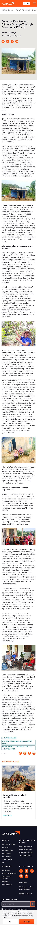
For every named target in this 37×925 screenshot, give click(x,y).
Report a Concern (25, 894)
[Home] (8, 3)
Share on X (7, 41)
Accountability (7, 859)
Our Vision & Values (8, 844)
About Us (5, 840)
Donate (26, 3)
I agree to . (16, 909)
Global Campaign (25, 849)
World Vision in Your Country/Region (26, 888)
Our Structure (6, 853)
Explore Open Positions (6, 877)
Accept (27, 921)
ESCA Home (7, 10)
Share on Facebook (12, 41)
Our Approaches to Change (27, 841)
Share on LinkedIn (16, 41)
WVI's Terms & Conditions (20, 909)
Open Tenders (7, 885)
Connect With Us (26, 866)
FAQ (3, 862)
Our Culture (6, 870)
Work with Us (7, 866)
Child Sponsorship (25, 846)
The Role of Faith (25, 855)
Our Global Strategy (26, 852)
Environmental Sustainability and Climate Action (17, 748)
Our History (6, 847)
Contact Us (23, 882)
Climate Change (9, 738)
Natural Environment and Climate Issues (17, 742)
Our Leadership (7, 850)
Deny (10, 921)
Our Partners (6, 856)
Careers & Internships (9, 873)
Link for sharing (3, 41)
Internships (5, 882)
